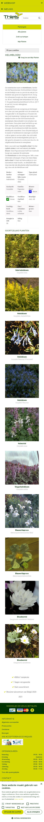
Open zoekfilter (13, 50)
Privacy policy (6, 726)
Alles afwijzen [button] (33, 812)
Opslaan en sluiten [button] (12, 812)
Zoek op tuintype (22, 37)
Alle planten (22, 32)
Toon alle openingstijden (10, 772)
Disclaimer (5, 729)
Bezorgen (5, 733)
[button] (22, 818)
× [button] (41, 784)
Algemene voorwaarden (10, 722)
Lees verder (19, 799)
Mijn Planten (22, 41)
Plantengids (22, 27)
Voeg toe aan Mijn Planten (30, 57)
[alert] (22, 801)
